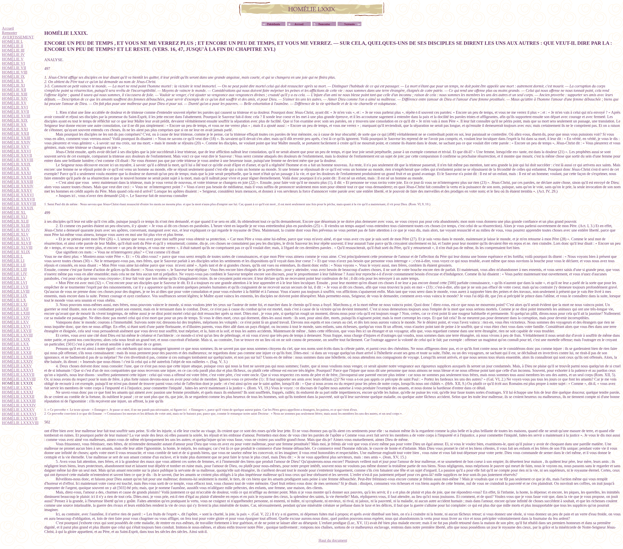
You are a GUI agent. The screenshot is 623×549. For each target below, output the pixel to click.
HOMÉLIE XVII (15, 112)
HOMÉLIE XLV (15, 234)
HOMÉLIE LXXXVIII (20, 423)
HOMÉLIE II (12, 46)
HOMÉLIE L (12, 256)
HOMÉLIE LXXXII (18, 396)
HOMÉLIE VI (13, 63)
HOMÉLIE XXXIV (18, 186)
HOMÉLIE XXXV (17, 190)
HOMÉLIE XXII (15, 133)
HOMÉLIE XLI (14, 217)
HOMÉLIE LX (14, 300)
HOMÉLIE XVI (15, 107)
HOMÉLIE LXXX (17, 388)
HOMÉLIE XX (14, 125)
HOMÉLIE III (13, 50)
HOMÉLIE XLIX (16, 252)
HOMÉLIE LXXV (17, 366)
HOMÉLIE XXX (15, 169)
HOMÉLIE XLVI (16, 239)
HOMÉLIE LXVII (16, 331)
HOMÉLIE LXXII (16, 353)
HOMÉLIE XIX (15, 120)
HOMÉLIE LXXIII (17, 357)
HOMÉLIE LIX (14, 296)
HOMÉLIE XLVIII (17, 247)
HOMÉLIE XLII (15, 221)
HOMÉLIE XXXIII (17, 182)
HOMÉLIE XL (14, 212)
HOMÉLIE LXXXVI (19, 414)
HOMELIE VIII (14, 72)
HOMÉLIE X (13, 81)
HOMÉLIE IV (13, 55)
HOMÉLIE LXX (15, 344)
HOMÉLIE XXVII (17, 155)
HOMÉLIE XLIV (16, 230)
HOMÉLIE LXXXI (17, 392)
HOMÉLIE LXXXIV (19, 405)
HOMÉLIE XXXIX (18, 208)
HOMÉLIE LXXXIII (19, 401)
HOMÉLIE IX (13, 76)
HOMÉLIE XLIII (16, 225)
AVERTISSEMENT (18, 37)
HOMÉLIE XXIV (16, 142)
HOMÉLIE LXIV (16, 318)
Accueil (8, 28)
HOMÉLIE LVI (14, 282)
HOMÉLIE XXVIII (17, 160)
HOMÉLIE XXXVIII (19, 204)
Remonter (9, 33)
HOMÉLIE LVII (15, 287)
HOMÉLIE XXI (15, 129)
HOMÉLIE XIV (15, 98)
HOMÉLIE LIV (14, 274)
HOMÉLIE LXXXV (18, 410)
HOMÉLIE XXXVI (18, 195)
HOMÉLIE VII (14, 68)
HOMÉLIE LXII (15, 309)
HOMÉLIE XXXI (16, 173)
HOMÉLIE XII (14, 90)
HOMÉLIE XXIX (16, 164)
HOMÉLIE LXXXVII (19, 418)
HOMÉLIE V (13, 59)
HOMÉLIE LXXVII (18, 374)
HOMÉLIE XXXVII (18, 199)
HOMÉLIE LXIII (16, 313)
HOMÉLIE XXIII (16, 138)
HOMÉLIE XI (13, 85)
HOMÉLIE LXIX (16, 339)
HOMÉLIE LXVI (16, 326)
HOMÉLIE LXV (15, 322)
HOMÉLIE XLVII (16, 243)
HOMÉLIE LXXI (16, 348)
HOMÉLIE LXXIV (17, 361)
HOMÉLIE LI (13, 261)
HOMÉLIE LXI (14, 304)
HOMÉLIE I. (12, 41)
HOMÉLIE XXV (15, 147)
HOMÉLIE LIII (14, 269)
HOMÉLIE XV (14, 103)
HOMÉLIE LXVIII (17, 335)
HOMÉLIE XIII (14, 94)
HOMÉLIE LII (14, 265)
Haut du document (333, 540)
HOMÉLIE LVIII (15, 291)
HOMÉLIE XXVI (16, 151)
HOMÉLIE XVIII (16, 116)
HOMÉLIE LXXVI (17, 370)
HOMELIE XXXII (17, 177)
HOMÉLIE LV (14, 278)
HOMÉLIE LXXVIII (19, 379)
